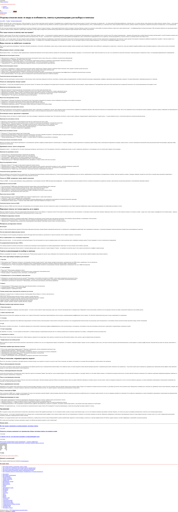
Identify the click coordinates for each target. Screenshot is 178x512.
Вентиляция (6, 474)
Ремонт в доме (6, 497)
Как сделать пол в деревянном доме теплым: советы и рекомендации (19, 467)
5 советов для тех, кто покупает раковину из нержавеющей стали (19, 436)
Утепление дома (6, 506)
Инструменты (6, 482)
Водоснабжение (6, 476)
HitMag (13, 511)
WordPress (8, 511)
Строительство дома (7, 501)
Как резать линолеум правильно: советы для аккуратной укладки (18, 470)
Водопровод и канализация (9, 475)
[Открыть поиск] (0, 10)
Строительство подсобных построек (11, 504)
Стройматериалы (7, 505)
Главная (5, 6)
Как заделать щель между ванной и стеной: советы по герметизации (19, 469)
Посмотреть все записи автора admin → (9, 455)
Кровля (4, 485)
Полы (4, 494)
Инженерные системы (8, 481)
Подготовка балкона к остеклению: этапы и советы (15, 466)
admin (8, 21)
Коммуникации (6, 484)
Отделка (5, 491)
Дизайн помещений (7, 479)
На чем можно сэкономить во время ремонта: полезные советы (19, 426)
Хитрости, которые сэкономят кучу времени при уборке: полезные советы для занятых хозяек (28, 431)
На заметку (2, 14)
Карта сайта (5, 7)
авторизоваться (24, 461)
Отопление (5, 492)
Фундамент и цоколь (8, 507)
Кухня (4, 486)
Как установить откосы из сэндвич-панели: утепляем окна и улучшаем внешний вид (23, 471)
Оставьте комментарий (16, 21)
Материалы (5, 489)
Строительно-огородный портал (7, 4)
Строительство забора (8, 502)
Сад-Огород (5, 499)
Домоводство (6, 480)
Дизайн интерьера (7, 477)
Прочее (4, 495)
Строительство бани (7, 500)
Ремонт (4, 496)
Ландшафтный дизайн (8, 487)
